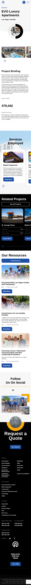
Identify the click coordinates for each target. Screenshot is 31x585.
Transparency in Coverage (9, 515)
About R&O (5, 504)
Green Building (6, 463)
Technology (5, 493)
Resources (5, 513)
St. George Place (8, 225)
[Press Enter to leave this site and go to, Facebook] (17, 390)
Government (5, 461)
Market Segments (6, 487)
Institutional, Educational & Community (5, 475)
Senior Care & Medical (23, 473)
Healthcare (4, 467)
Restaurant (20, 467)
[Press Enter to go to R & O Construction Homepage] (3, 2)
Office (18, 463)
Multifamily (20, 461)
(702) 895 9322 (18, 523)
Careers (4, 506)
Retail (18, 470)
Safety (3, 496)
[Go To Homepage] (16, 544)
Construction (5, 489)
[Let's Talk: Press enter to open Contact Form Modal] (24, 2)
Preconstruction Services (9, 484)
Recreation (20, 465)
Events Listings (6, 508)
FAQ (3, 510)
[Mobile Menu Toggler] (28, 2)
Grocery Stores (6, 465)
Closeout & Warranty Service (9, 491)
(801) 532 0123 (5, 532)
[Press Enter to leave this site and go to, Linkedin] (13, 390)
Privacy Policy (15, 581)
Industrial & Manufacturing (6, 470)
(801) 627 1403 (5, 523)
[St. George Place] (12, 216)
